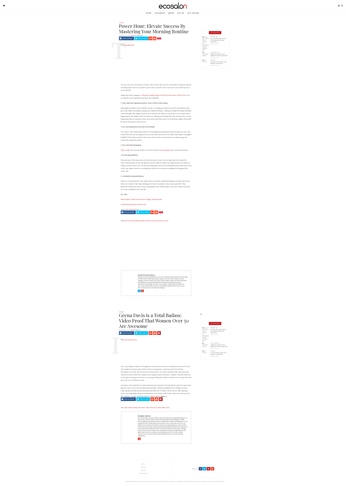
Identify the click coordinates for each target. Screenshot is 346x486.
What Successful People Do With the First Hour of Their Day (164, 95)
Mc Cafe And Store (132, 209)
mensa (164, 407)
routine (160, 220)
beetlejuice (141, 407)
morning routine (144, 220)
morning (136, 220)
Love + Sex (180, 13)
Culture (148, 13)
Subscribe (143, 470)
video (167, 407)
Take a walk (125, 150)
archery (134, 407)
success (166, 220)
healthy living (128, 220)
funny (147, 407)
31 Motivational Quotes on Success (133, 204)
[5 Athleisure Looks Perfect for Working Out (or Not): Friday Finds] (206, 54)
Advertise (143, 467)
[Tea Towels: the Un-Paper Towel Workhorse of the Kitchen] (206, 62)
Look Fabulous (159, 13)
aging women (128, 407)
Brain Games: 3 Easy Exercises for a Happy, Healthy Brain (141, 199)
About (143, 464)
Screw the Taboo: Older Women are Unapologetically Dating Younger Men (218, 40)
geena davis (153, 407)
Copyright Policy (143, 473)
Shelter (171, 13)
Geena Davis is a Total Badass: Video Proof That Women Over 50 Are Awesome (154, 320)
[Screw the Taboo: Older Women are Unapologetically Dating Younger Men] (206, 43)
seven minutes (165, 150)
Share (127, 38)
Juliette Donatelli (137, 35)
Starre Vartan (135, 330)
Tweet (142, 38)
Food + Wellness (193, 13)
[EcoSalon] (15, 5)
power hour (154, 220)
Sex (217, 36)
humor (159, 407)
